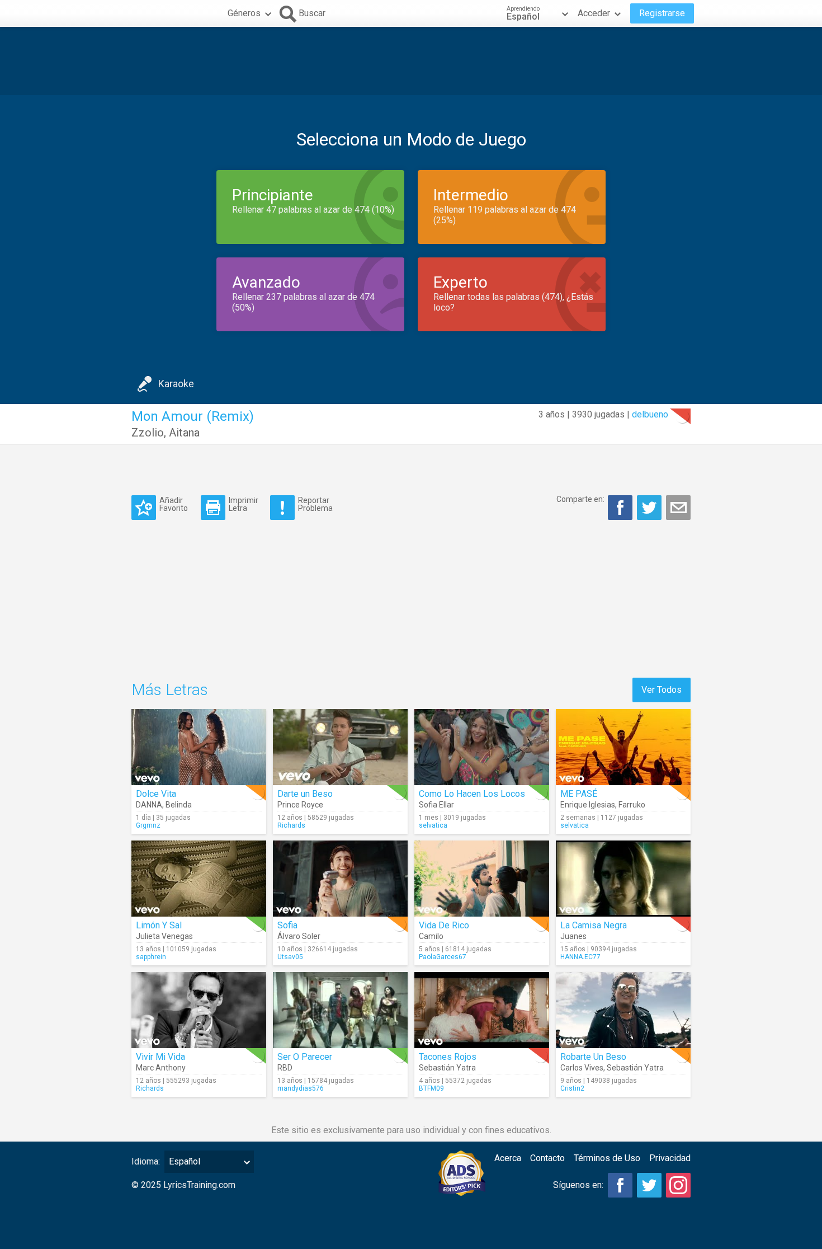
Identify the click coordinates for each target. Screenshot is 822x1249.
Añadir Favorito (173, 504)
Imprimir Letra (243, 504)
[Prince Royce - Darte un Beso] (340, 747)
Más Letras (169, 689)
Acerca (507, 1158)
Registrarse (662, 13)
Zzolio (147, 432)
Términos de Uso (607, 1158)
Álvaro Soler (298, 936)
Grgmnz (148, 825)
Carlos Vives (581, 1067)
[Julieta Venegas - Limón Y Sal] (198, 879)
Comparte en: (580, 499)
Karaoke (176, 383)
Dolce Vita (156, 793)
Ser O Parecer (304, 1056)
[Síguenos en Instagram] (678, 1185)
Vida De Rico (444, 925)
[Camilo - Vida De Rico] (481, 879)
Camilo (431, 936)
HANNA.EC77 (580, 957)
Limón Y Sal (159, 925)
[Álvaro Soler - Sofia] (340, 879)
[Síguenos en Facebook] (620, 1185)
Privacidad (670, 1158)
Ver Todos (661, 689)
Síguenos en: (578, 1185)
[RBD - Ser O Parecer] (340, 1010)
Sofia (287, 925)
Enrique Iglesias (587, 804)
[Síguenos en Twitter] (649, 1185)
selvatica (433, 825)
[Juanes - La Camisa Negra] (623, 879)
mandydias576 (300, 1088)
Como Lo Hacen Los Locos (472, 793)
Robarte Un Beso (593, 1056)
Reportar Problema (315, 504)
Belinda (179, 804)
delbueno (650, 414)
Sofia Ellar (436, 804)
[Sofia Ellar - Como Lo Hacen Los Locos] (481, 747)
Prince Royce (300, 804)
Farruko (631, 804)
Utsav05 (290, 957)
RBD (284, 1067)
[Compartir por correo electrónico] (678, 507)
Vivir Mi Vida (160, 1056)
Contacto (547, 1158)
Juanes (573, 936)
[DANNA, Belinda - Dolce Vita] (198, 747)
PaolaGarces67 (442, 957)
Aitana (184, 432)
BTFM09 (431, 1088)
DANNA (149, 804)
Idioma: (145, 1161)
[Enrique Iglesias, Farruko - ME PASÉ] (623, 747)
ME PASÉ (578, 793)
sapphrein (151, 957)
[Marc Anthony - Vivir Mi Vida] (198, 1010)
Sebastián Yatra (447, 1067)
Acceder (594, 13)
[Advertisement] (411, 61)
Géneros (244, 13)
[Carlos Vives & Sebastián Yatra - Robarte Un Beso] (623, 1010)
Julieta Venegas (164, 936)
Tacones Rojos (447, 1056)
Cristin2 (572, 1088)
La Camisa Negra (593, 925)
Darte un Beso (305, 793)
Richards (291, 825)
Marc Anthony (161, 1067)
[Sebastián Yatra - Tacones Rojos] (481, 1010)
